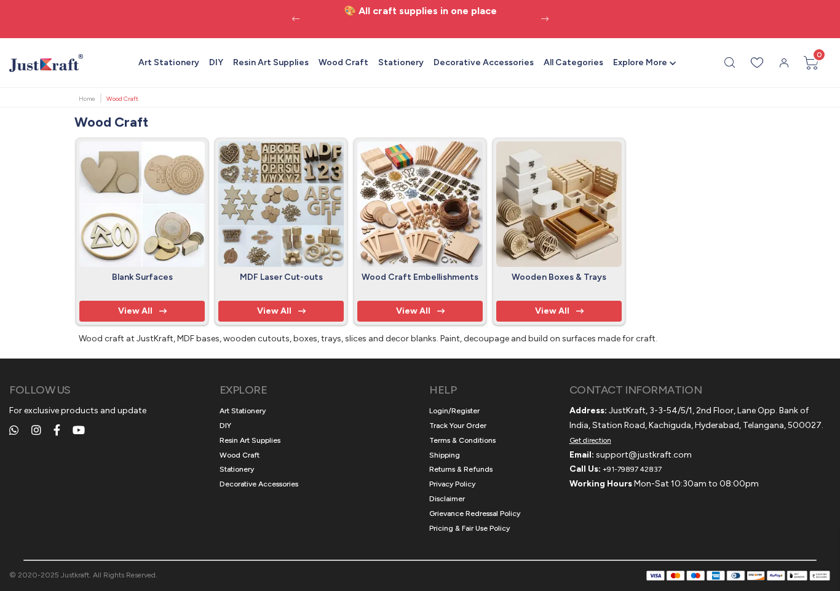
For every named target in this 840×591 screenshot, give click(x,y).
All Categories (573, 62)
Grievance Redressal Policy (474, 513)
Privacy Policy (452, 484)
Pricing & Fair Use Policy (469, 528)
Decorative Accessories (484, 62)
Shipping (444, 455)
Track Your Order (457, 425)
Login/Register (454, 411)
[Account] (784, 62)
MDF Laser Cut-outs (281, 277)
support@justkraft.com (644, 455)
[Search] (730, 62)
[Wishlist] (757, 62)
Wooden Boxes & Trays (559, 277)
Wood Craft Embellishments (420, 277)
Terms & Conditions (462, 440)
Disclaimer (447, 498)
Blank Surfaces (142, 277)
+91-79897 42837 (632, 469)
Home (87, 99)
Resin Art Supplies (271, 62)
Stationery (401, 62)
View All (135, 311)
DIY (216, 62)
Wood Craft (343, 62)
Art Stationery (168, 62)
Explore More (640, 62)
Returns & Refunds (461, 469)
